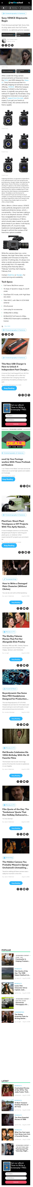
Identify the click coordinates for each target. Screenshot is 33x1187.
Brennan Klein (20, 1151)
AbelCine (11, 275)
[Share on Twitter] (6, 45)
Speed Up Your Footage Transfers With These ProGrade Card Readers (15, 462)
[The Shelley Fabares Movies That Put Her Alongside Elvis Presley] (15, 620)
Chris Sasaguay (20, 1166)
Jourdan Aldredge (9, 385)
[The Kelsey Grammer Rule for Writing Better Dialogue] (8, 1073)
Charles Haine (13, 39)
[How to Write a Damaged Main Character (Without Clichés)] (15, 567)
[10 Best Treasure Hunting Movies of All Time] (8, 1161)
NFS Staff (5, 476)
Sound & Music (11, 689)
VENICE (11, 87)
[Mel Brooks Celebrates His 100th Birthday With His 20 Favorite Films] (15, 736)
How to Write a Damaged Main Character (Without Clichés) (14, 586)
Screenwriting (25, 8)
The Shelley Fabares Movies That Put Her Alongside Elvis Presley (13, 639)
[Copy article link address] (12, 45)
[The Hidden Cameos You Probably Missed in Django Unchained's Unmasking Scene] (15, 846)
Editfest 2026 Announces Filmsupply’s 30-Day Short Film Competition (21, 1061)
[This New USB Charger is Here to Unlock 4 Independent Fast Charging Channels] (16, 346)
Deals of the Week (11, 469)
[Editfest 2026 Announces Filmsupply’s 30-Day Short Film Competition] (8, 1059)
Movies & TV (10, 632)
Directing (14, 8)
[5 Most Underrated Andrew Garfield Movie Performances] (15, 900)
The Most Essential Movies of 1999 (22, 1175)
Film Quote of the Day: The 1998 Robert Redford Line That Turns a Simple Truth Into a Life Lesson (22, 1032)
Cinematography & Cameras (15, 13)
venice (8, 326)
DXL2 (6, 80)
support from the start (15, 98)
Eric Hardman (20, 1049)
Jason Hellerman (9, 596)
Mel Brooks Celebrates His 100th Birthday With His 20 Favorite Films (15, 755)
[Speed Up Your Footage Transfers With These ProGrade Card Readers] (16, 439)
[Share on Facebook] (3, 45)
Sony (5, 326)
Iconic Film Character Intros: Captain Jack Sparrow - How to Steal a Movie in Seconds (21, 1047)
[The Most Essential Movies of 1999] (8, 1176)
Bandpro (20, 275)
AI (5, 8)
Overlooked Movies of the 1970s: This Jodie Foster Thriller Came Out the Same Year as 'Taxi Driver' (22, 1148)
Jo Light (6, 653)
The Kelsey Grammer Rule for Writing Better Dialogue (21, 1074)
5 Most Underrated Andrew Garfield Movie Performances (15, 919)
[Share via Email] (9, 45)
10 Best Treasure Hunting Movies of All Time (21, 1161)
